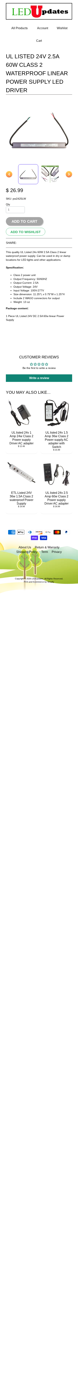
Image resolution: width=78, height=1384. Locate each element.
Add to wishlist (25, 232)
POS (26, 582)
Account (42, 28)
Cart (39, 40)
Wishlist (62, 28)
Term (44, 551)
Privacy (57, 551)
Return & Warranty (47, 547)
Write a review (39, 378)
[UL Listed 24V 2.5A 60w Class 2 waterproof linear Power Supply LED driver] (28, 174)
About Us (25, 547)
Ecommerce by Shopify (43, 582)
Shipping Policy (26, 551)
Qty (8, 204)
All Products (19, 28)
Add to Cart (24, 221)
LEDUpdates (37, 579)
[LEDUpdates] (39, 17)
